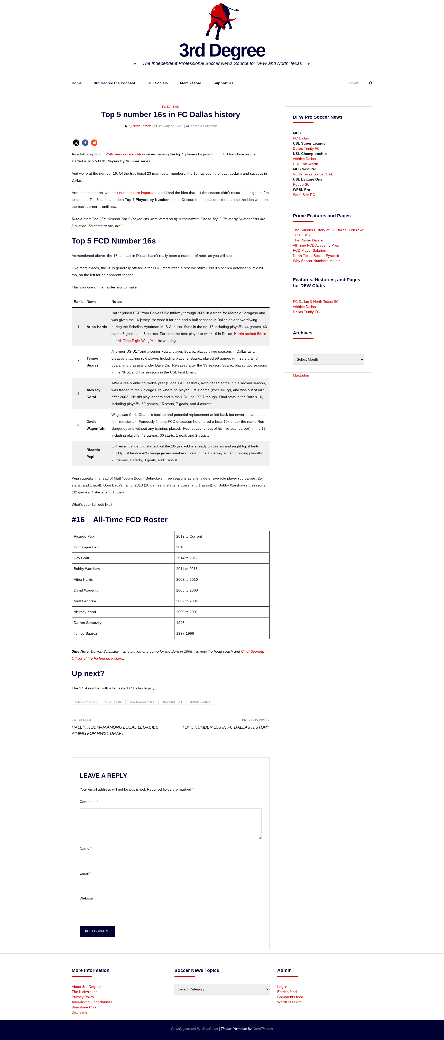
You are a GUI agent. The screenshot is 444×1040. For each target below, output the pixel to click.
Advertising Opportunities (92, 1002)
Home (77, 83)
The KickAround (85, 992)
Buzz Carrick (142, 126)
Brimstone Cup (84, 1007)
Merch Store (190, 83)
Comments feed (290, 997)
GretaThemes (263, 1029)
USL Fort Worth (305, 164)
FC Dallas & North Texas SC (316, 301)
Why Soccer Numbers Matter (316, 261)
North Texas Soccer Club (313, 174)
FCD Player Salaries (309, 250)
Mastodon (301, 375)
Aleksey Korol (86, 701)
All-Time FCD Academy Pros (316, 245)
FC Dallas (170, 107)
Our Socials (157, 83)
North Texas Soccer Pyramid (316, 256)
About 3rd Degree (86, 987)
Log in (282, 987)
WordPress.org (289, 1002)
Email (85, 873)
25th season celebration (125, 154)
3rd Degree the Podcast (114, 83)
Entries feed (287, 992)
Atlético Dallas (304, 159)
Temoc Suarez (200, 701)
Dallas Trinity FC (306, 148)
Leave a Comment (204, 126)
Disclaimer (80, 1012)
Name (86, 848)
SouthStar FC (304, 195)
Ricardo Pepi (172, 701)
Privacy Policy (83, 997)
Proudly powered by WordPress (195, 1029)
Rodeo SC (301, 184)
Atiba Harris (114, 701)
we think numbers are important (130, 193)
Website (86, 898)
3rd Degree (222, 50)
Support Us (223, 83)
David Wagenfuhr (142, 701)
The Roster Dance (308, 240)
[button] (76, 142)
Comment (89, 802)
